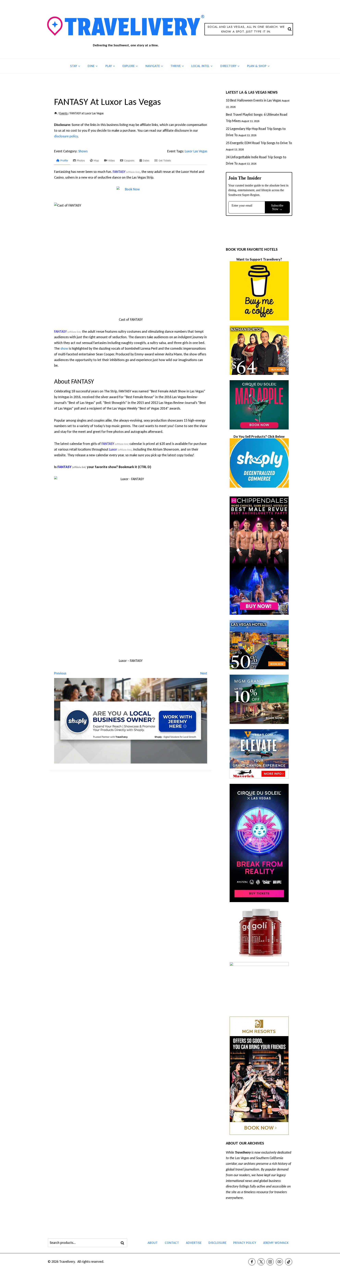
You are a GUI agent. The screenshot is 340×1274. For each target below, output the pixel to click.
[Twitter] (261, 1261)
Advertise (194, 1243)
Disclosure (217, 1243)
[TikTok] (288, 1261)
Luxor (113, 449)
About (153, 1243)
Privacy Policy (244, 1243)
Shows (83, 151)
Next (203, 673)
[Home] (55, 113)
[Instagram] (270, 1261)
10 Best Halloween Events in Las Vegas (253, 100)
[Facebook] (251, 1261)
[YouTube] (279, 1261)
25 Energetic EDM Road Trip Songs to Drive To (259, 143)
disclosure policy (66, 136)
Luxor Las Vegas (196, 151)
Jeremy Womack (276, 1243)
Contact (172, 1243)
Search (123, 1243)
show (64, 348)
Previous (60, 673)
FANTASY (119, 171)
